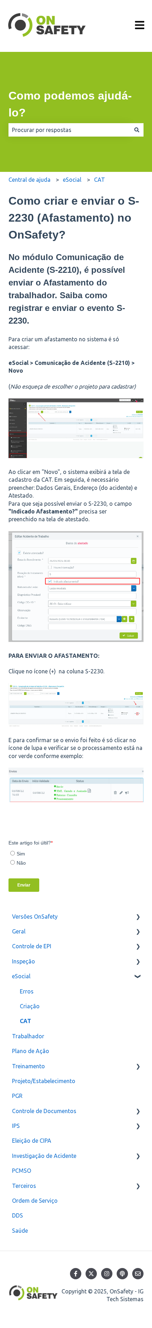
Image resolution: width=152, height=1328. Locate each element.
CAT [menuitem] (25, 1021)
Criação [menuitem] (30, 1006)
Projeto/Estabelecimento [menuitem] (43, 1081)
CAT (99, 179)
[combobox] (69, 130)
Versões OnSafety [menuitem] (35, 916)
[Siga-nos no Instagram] (106, 1273)
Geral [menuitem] (18, 931)
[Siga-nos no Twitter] (91, 1273)
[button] (138, 917)
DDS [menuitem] (17, 1215)
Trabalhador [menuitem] (28, 1036)
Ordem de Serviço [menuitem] (35, 1200)
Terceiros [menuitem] (24, 1186)
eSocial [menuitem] (21, 976)
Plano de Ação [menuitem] (30, 1051)
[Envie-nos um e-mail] (138, 1273)
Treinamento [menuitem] (28, 1066)
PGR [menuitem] (17, 1096)
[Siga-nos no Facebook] (75, 1273)
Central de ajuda (29, 179)
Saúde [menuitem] (20, 1230)
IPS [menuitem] (16, 1126)
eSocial (72, 179)
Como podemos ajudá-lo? (70, 104)
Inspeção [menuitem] (23, 961)
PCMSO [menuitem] (21, 1170)
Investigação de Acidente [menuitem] (44, 1156)
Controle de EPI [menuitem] (31, 946)
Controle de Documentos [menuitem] (44, 1111)
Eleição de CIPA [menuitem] (31, 1140)
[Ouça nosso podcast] (122, 1273)
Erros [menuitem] (27, 991)
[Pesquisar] (137, 130)
